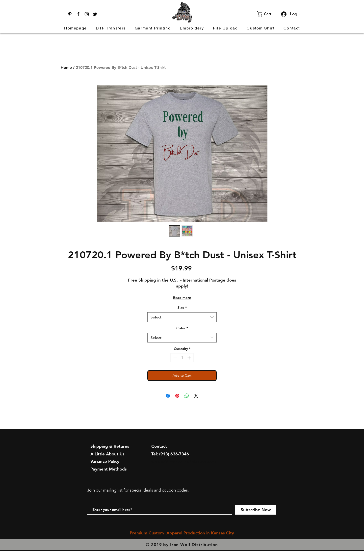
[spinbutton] (182, 357)
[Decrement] (174, 357)
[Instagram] (86, 14)
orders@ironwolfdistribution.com (183, 461)
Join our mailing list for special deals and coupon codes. (138, 490)
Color (182, 328)
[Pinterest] (70, 14)
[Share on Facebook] (168, 396)
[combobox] (182, 317)
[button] (267, 14)
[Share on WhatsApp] (187, 396)
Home (66, 67)
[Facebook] (78, 14)
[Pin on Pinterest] (177, 396)
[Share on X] (196, 396)
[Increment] (189, 357)
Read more (182, 297)
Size (182, 307)
